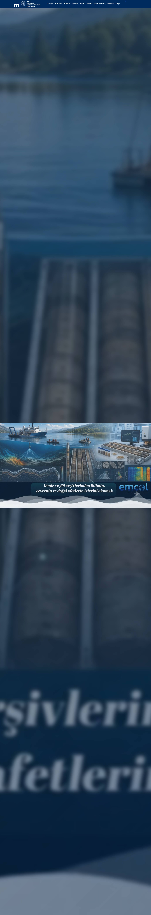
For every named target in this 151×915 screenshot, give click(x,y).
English (126, 1)
